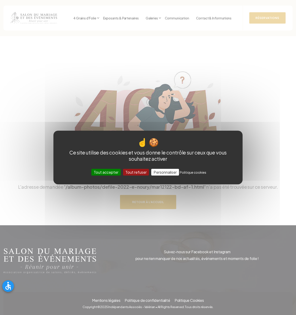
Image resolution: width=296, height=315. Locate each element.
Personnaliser (165, 172)
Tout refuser (136, 172)
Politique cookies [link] (193, 172)
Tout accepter (106, 172)
